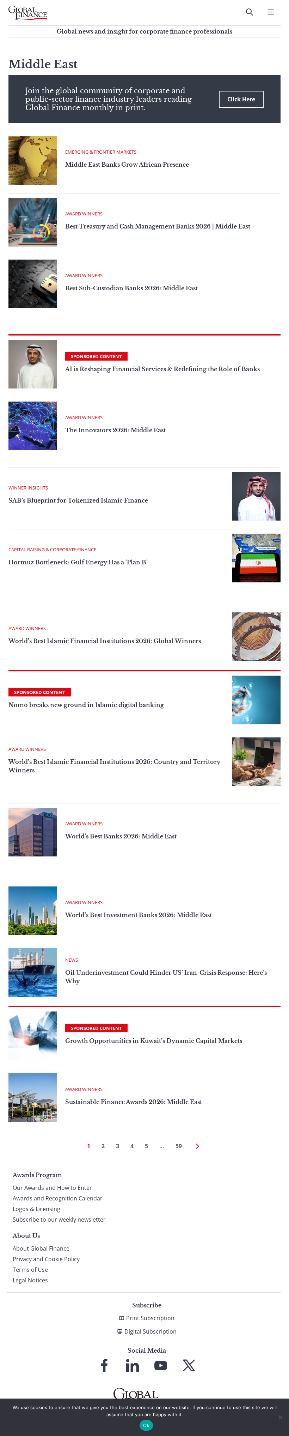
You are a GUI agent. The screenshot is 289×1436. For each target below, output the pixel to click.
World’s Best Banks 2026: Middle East (121, 836)
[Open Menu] (270, 12)
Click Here (241, 99)
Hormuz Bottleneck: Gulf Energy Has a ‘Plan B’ (78, 562)
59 (179, 1146)
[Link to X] (189, 1365)
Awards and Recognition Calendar (58, 1198)
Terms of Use (30, 1270)
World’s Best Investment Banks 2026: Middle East (138, 915)
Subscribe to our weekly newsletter (59, 1219)
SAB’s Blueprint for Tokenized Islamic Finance (78, 500)
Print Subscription (150, 1318)
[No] (280, 1417)
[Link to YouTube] (160, 1365)
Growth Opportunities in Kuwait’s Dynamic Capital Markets (153, 1040)
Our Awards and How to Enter (52, 1188)
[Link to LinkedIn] (132, 1365)
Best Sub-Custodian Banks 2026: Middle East (131, 288)
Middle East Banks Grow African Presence (127, 164)
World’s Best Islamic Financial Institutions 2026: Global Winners (104, 641)
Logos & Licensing (36, 1209)
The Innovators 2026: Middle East (115, 430)
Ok (146, 1425)
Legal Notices (30, 1280)
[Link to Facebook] (104, 1365)
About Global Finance (41, 1248)
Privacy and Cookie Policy (46, 1259)
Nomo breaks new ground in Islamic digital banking (86, 704)
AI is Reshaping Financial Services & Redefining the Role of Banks (162, 369)
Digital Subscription (150, 1331)
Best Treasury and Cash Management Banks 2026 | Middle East (157, 226)
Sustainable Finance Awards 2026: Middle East (133, 1101)
